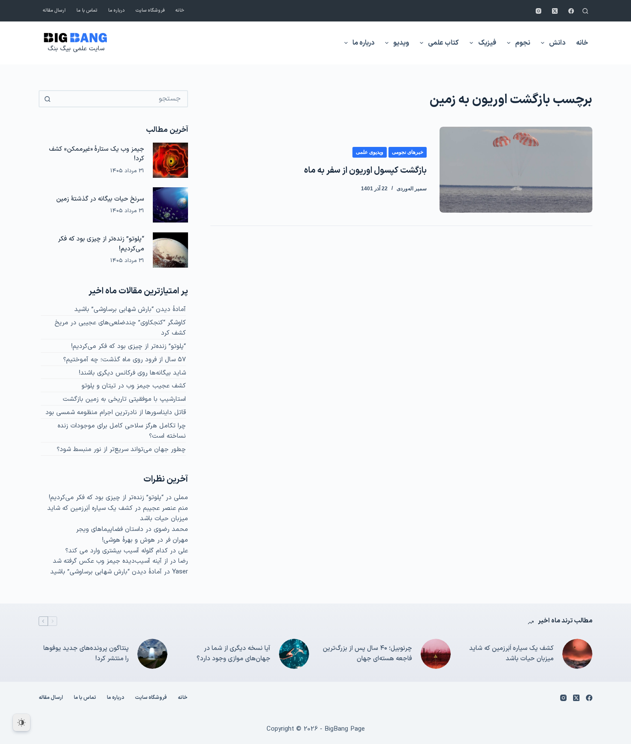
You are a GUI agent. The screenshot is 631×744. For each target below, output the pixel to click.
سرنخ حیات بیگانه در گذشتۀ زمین (100, 199)
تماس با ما (86, 10)
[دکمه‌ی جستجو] (47, 99)
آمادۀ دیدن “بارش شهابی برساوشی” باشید (130, 309)
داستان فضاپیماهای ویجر (109, 529)
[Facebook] (571, 11)
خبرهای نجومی (407, 152)
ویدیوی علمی (369, 152)
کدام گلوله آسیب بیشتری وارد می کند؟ (116, 551)
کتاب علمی (443, 43)
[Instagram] (538, 11)
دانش (557, 43)
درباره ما (116, 10)
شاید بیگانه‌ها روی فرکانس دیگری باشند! (132, 373)
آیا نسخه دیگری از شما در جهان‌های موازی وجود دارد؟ (233, 653)
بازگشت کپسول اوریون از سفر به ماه (365, 170)
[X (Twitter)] (555, 11)
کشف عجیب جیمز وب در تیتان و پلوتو (134, 386)
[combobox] (121, 98)
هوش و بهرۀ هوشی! (128, 540)
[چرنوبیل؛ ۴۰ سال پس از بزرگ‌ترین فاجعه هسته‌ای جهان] (436, 654)
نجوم (522, 43)
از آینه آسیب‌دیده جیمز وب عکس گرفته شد (110, 561)
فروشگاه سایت (150, 10)
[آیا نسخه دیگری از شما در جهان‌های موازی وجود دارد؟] (294, 654)
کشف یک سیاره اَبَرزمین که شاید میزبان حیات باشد (511, 653)
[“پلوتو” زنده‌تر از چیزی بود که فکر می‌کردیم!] (170, 250)
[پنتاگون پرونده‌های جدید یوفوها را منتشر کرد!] (152, 654)
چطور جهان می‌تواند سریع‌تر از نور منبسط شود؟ (121, 449)
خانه (180, 10)
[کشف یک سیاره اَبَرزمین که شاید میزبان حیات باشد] (577, 654)
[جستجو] (585, 11)
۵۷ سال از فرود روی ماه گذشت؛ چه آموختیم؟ (124, 360)
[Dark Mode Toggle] (21, 722)
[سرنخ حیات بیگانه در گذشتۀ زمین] (170, 205)
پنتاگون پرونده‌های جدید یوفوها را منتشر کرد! (86, 653)
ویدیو (401, 43)
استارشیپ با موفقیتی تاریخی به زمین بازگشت (124, 399)
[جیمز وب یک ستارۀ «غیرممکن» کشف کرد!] (170, 160)
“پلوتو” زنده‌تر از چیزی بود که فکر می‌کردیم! (128, 346)
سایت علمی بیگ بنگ (76, 49)
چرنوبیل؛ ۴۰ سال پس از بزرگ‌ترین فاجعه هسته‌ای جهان (367, 653)
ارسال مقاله (54, 10)
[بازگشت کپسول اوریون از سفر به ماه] (516, 170)
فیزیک (487, 43)
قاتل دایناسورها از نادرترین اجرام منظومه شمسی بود (116, 413)
